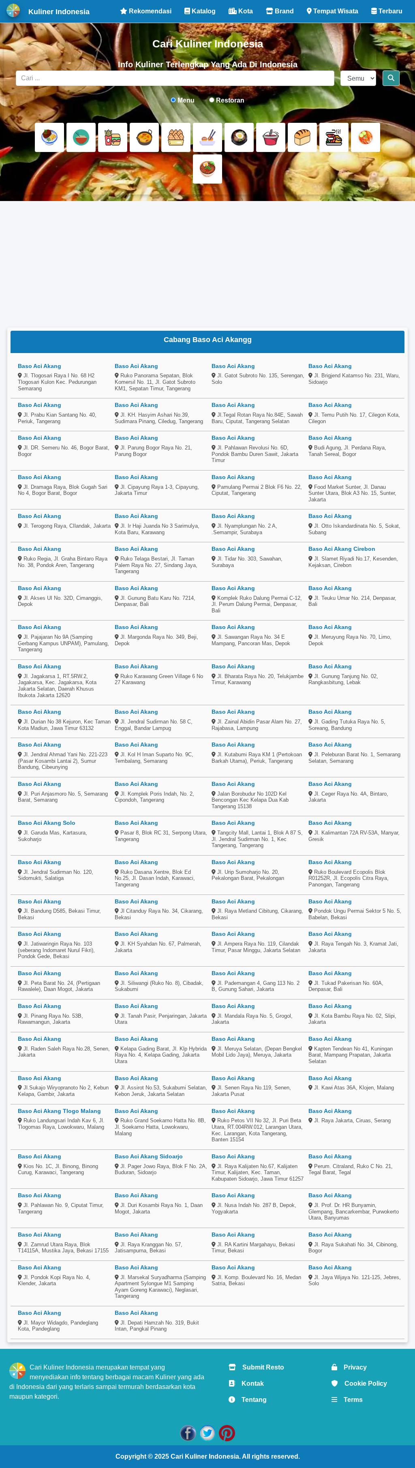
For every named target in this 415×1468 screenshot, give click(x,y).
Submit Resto (260, 1367)
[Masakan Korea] (239, 137)
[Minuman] (270, 137)
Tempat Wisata (335, 11)
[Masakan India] (144, 137)
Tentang (251, 1399)
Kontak (249, 1383)
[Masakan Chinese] (81, 137)
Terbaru (389, 11)
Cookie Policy (362, 1383)
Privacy (352, 1367)
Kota (245, 11)
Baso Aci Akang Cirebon (341, 549)
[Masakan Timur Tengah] (207, 169)
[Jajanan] (175, 137)
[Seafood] (334, 137)
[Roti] (302, 137)
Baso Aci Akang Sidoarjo (149, 1156)
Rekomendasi (149, 11)
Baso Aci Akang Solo (46, 823)
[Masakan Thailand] (365, 137)
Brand (283, 11)
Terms (350, 1399)
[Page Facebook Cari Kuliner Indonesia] (188, 1432)
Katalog (203, 11)
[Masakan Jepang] (207, 137)
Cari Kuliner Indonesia (205, 1456)
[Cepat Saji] (112, 137)
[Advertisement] (207, 264)
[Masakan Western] (49, 137)
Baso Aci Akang (39, 366)
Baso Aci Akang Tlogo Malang (59, 1111)
